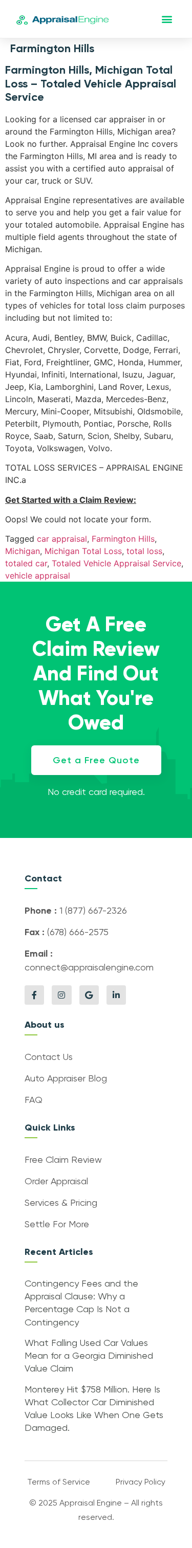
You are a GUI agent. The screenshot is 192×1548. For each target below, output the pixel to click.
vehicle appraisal (37, 575)
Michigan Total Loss (83, 551)
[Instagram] (61, 995)
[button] (167, 19)
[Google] (89, 995)
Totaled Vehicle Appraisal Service (116, 563)
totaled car (26, 563)
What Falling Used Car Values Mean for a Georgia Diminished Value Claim (89, 1356)
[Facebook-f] (34, 995)
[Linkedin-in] (116, 995)
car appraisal (62, 539)
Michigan (22, 551)
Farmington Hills (123, 539)
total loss (144, 551)
